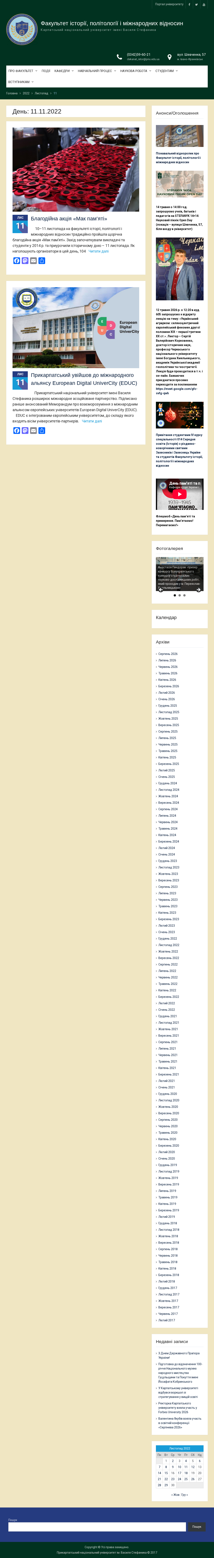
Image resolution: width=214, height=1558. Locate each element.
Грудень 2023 (167, 861)
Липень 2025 (167, 738)
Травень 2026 (167, 673)
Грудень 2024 (167, 783)
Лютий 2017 (166, 1320)
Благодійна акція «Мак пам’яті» (69, 218)
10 (179, 1467)
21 (159, 1479)
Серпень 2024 (168, 809)
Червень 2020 (168, 1126)
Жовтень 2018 (168, 1236)
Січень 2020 (166, 1158)
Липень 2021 (167, 1048)
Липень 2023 (167, 893)
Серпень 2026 (168, 654)
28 (159, 1485)
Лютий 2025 (166, 770)
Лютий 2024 (166, 848)
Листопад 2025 (168, 712)
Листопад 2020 (168, 1100)
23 (173, 1479)
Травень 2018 (167, 1262)
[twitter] (197, 4)
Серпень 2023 (168, 886)
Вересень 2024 (168, 802)
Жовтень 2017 (168, 1301)
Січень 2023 (166, 932)
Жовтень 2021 (168, 1029)
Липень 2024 (167, 815)
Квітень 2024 (167, 835)
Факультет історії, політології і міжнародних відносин (112, 23)
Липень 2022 (167, 971)
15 (166, 1473)
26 (193, 1479)
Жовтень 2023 (168, 874)
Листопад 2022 (168, 945)
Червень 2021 (168, 1055)
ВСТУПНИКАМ (18, 82)
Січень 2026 (166, 699)
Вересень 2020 (168, 1113)
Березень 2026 (168, 686)
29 (166, 1485)
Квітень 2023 (167, 912)
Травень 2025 (167, 751)
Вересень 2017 (168, 1307)
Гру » (184, 1494)
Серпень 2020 (168, 1119)
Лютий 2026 (166, 692)
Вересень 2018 (168, 1242)
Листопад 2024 (168, 789)
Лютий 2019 (166, 1216)
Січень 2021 (166, 1087)
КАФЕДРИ (62, 71)
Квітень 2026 (167, 679)
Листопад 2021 (168, 1022)
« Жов (175, 1494)
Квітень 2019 (167, 1203)
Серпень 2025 (168, 731)
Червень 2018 (168, 1255)
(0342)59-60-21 (138, 55)
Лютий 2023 (166, 925)
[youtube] (204, 4)
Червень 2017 (168, 1313)
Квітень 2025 (167, 757)
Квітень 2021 (167, 1068)
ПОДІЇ (46, 71)
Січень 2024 (166, 854)
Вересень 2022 (168, 958)
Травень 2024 (167, 828)
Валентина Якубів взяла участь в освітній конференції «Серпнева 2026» (179, 1423)
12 (193, 1467)
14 (159, 1473)
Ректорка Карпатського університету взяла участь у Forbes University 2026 (177, 1408)
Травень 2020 (167, 1132)
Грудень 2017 (167, 1288)
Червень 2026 (168, 666)
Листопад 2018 (168, 1229)
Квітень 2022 (167, 990)
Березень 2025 (168, 764)
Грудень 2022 (167, 938)
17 (179, 1473)
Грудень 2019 (167, 1165)
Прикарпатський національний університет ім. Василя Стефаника (102, 1552)
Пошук (12, 1520)
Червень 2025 (168, 744)
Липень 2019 (167, 1191)
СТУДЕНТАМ (164, 71)
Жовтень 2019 (168, 1178)
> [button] (198, 590)
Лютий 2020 (166, 1152)
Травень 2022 (167, 984)
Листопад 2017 (168, 1294)
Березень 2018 (168, 1275)
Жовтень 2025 (168, 718)
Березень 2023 (168, 919)
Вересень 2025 (168, 725)
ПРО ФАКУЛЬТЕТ (20, 71)
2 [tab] (179, 595)
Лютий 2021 (166, 1081)
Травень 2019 (167, 1197)
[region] (180, 574)
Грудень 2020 (167, 1094)
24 (179, 1479)
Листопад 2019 (168, 1171)
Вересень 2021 (168, 1035)
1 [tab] (175, 595)
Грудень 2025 (167, 705)
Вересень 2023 (168, 880)
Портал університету (169, 4)
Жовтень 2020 (168, 1106)
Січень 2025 (166, 776)
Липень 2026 (167, 660)
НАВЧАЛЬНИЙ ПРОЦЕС (95, 71)
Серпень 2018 (168, 1249)
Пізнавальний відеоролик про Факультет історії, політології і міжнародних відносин (178, 158)
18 (186, 1473)
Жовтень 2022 (168, 951)
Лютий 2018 (166, 1281)
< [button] (161, 590)
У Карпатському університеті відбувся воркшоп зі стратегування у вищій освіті (178, 1392)
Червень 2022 (168, 977)
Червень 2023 (168, 899)
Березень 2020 (168, 1145)
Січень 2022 (166, 1009)
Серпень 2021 (168, 1042)
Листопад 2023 (168, 867)
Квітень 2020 (167, 1139)
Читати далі (99, 251)
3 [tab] (184, 595)
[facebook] (189, 4)
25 (186, 1479)
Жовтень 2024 (168, 796)
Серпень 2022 (168, 964)
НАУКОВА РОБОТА (133, 71)
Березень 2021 (168, 1074)
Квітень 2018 (167, 1268)
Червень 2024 (168, 822)
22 (166, 1479)
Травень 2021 (167, 1061)
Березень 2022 (168, 996)
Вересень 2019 (168, 1184)
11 (186, 1467)
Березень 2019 (168, 1210)
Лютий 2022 (166, 1003)
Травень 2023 (167, 906)
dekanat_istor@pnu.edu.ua (143, 59)
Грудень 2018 (167, 1223)
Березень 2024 (168, 841)
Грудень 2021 (167, 1016)
